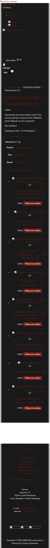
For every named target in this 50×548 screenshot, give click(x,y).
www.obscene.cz (29, 511)
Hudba (15, 87)
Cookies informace (28, 461)
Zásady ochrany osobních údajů (24, 465)
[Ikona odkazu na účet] (4, 65)
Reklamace (28, 473)
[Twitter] (9, 5)
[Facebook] (5, 5)
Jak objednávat (27, 458)
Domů (7, 87)
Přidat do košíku (33, 203)
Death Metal (20, 155)
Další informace (17, 137)
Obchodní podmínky (28, 470)
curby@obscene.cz (28, 508)
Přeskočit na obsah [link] (8, 1)
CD (20, 87)
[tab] (27, 136)
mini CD (18, 162)
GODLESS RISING (23, 147)
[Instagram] (13, 5)
